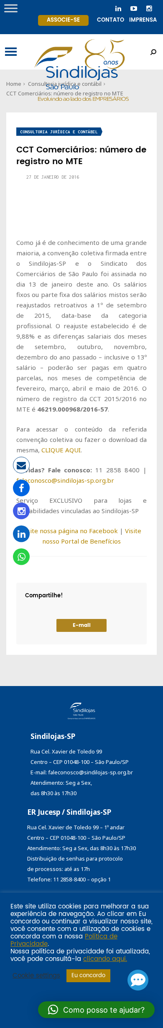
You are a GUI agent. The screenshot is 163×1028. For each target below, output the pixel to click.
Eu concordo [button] (88, 975)
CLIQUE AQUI (61, 450)
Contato (110, 20)
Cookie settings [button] (36, 976)
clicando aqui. (105, 959)
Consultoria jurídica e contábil (59, 132)
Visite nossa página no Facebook (70, 530)
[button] (96, 1009)
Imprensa (143, 20)
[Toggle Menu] (11, 8)
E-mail (82, 625)
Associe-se (63, 20)
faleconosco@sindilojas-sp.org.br (65, 480)
